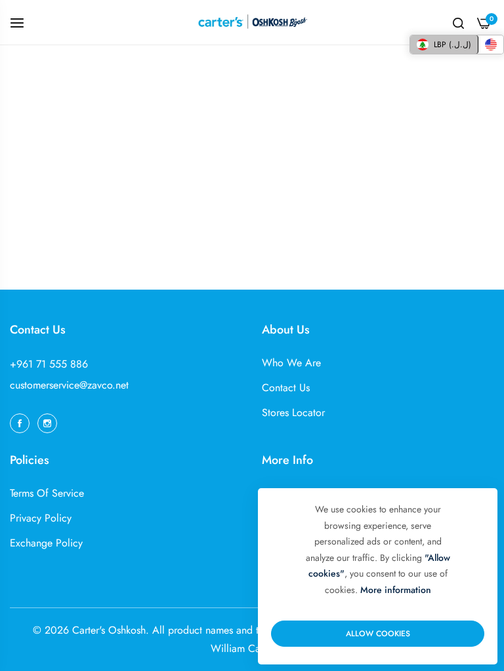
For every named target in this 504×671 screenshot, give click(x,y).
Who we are (291, 362)
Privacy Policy (41, 518)
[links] (21, 422)
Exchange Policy (46, 542)
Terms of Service (47, 493)
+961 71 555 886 (49, 364)
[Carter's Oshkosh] (252, 22)
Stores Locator (293, 412)
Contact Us (286, 387)
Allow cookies (378, 634)
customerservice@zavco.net (69, 385)
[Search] (458, 22)
